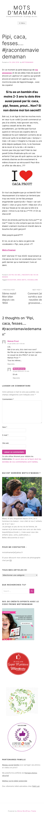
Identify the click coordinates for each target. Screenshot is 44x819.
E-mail (5, 435)
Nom (4, 427)
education (11, 280)
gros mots (21, 280)
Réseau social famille (10, 765)
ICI (11, 560)
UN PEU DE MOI (14, 275)
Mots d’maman (9, 250)
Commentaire (8, 399)
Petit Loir (36, 786)
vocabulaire (32, 280)
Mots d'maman (22, 10)
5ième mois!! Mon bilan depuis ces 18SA (9, 296)
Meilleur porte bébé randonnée (14, 781)
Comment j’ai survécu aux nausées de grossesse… (35, 296)
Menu (23, 23)
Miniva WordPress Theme (26, 811)
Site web (5, 443)
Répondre (10, 364)
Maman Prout (13, 341)
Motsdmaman (27, 62)
